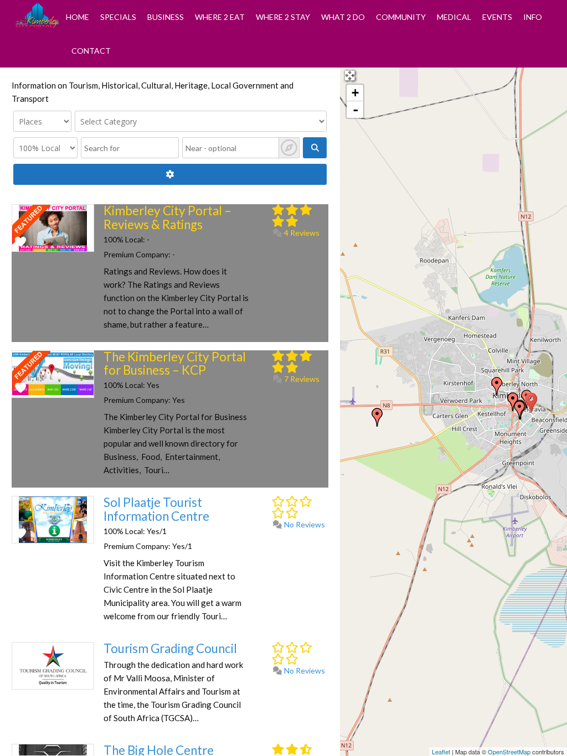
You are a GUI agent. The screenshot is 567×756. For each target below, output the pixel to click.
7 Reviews (300, 379)
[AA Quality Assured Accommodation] (377, 417)
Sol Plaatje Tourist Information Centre (156, 509)
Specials (118, 17)
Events (497, 17)
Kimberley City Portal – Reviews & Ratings (167, 217)
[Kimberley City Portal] (37, 24)
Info (532, 17)
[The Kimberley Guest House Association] (519, 410)
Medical (454, 17)
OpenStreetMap (509, 751)
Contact (91, 50)
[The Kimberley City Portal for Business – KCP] (531, 403)
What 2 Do (343, 17)
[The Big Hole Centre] (496, 386)
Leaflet (441, 751)
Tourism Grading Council (170, 648)
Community (401, 17)
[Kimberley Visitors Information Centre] (512, 401)
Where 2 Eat (220, 17)
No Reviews (303, 524)
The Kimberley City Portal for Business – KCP (175, 363)
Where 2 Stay (283, 17)
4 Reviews (300, 232)
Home (77, 17)
